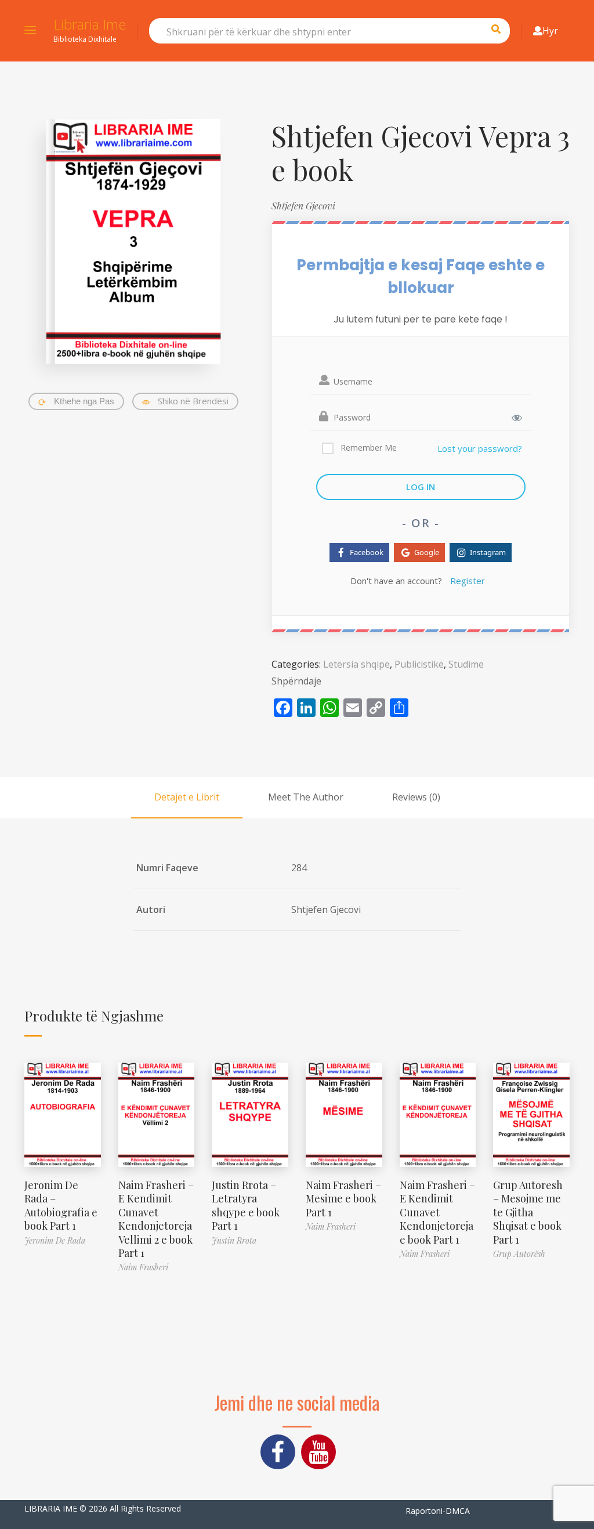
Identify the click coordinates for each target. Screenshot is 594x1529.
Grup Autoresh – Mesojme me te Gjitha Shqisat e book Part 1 (528, 1212)
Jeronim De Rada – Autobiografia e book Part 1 (60, 1205)
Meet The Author (305, 797)
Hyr (550, 30)
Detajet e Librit (186, 797)
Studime (466, 664)
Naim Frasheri (143, 1267)
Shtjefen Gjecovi (303, 206)
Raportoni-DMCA (437, 1510)
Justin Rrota (234, 1240)
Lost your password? (479, 448)
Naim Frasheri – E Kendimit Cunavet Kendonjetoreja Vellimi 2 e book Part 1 (156, 1219)
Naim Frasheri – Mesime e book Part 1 (343, 1198)
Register (467, 580)
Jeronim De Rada (54, 1240)
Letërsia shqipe (356, 664)
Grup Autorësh (519, 1253)
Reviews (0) (416, 797)
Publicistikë (419, 664)
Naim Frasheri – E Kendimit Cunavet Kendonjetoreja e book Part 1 (437, 1212)
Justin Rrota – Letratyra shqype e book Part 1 (246, 1205)
